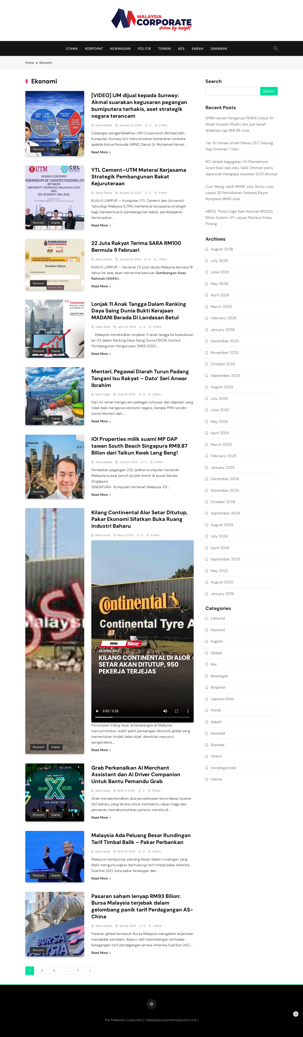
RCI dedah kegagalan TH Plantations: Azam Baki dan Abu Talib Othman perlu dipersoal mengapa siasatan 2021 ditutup (241, 167)
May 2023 (219, 570)
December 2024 (225, 478)
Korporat (94, 48)
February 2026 (223, 318)
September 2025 (225, 375)
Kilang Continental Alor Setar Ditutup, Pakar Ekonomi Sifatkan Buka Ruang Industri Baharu (139, 519)
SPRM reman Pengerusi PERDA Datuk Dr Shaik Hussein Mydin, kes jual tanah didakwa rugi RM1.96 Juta (239, 124)
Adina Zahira (103, 125)
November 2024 (225, 490)
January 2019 (222, 593)
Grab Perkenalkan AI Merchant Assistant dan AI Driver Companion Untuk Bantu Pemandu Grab (135, 774)
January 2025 (223, 467)
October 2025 (223, 363)
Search (213, 81)
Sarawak (219, 48)
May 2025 (219, 421)
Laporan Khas (222, 698)
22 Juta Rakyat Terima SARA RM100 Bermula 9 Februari (136, 246)
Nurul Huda (102, 394)
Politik (144, 48)
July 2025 (219, 398)
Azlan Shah (102, 326)
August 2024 (222, 524)
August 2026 (222, 249)
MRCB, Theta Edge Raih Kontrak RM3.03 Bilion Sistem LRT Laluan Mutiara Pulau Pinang (239, 217)
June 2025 (220, 409)
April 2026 (220, 295)
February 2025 (223, 455)
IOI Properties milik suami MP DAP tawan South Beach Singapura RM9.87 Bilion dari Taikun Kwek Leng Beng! (139, 446)
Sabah (198, 48)
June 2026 (220, 272)
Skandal (217, 744)
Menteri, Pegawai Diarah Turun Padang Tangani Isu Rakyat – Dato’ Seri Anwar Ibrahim (140, 378)
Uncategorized (223, 767)
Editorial (218, 618)
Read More (99, 152)
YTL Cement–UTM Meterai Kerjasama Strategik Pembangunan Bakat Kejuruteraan (138, 177)
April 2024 (220, 547)
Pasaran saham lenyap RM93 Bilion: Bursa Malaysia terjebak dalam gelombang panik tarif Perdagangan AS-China (142, 906)
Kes (181, 48)
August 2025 (222, 386)
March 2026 (221, 306)
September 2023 (225, 559)
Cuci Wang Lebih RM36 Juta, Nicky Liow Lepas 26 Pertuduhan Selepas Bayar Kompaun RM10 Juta (239, 192)
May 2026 (219, 283)
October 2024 (223, 501)
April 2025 (220, 432)
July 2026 (219, 260)
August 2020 (222, 582)
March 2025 (221, 444)
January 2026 (223, 329)
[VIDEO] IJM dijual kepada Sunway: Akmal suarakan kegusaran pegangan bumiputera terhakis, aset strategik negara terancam (139, 105)
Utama (72, 48)
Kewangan (120, 48)
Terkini (164, 48)
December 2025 (225, 340)
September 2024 (225, 513)
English (217, 641)
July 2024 (219, 536)
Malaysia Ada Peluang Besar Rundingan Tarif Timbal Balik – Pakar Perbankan (141, 839)
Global (216, 652)
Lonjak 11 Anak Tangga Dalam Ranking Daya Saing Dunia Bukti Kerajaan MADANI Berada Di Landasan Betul (138, 311)
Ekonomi (38, 149)
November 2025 (225, 352)
